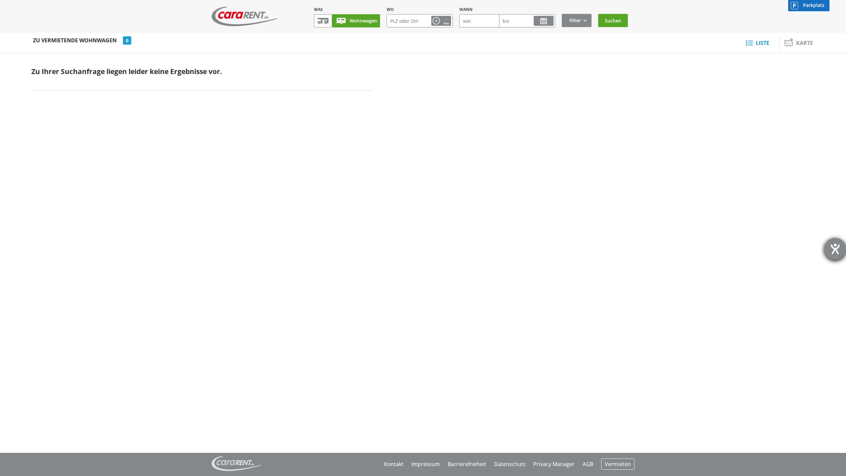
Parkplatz (814, 5)
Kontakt (394, 464)
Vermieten (618, 464)
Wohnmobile (323, 20)
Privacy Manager (554, 464)
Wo (390, 9)
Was (318, 9)
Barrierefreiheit (467, 464)
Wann (466, 9)
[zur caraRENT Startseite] (245, 16)
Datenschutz (509, 464)
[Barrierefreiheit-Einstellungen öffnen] (835, 249)
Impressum (425, 464)
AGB (588, 464)
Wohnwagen (363, 21)
